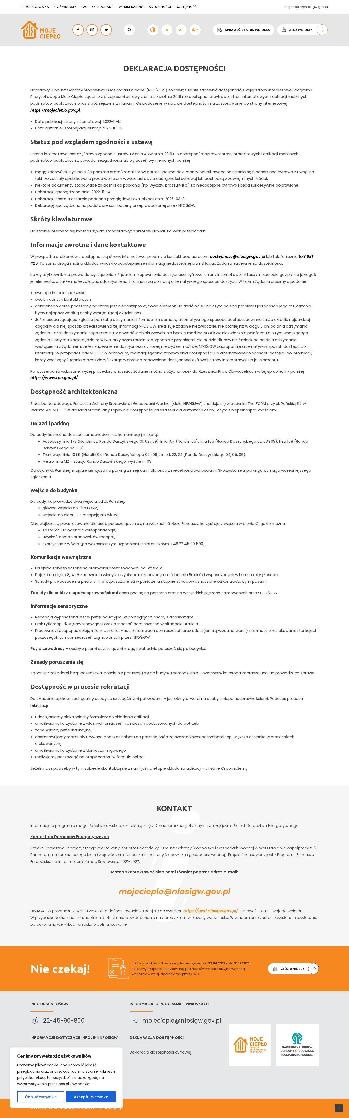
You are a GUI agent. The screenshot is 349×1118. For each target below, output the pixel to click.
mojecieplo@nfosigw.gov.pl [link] (174, 891)
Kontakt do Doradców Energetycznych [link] (69, 836)
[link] (40, 30)
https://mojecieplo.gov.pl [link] (55, 110)
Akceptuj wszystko (91, 1096)
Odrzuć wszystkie (41, 1096)
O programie (103, 7)
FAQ (84, 7)
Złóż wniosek (65, 7)
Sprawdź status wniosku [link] (247, 30)
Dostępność (186, 7)
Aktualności (160, 7)
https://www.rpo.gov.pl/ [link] (54, 378)
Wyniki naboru (131, 7)
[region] (66, 1077)
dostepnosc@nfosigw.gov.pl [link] (237, 256)
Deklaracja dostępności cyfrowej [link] (160, 1052)
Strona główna (35, 7)
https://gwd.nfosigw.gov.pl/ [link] (210, 911)
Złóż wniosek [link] (301, 30)
